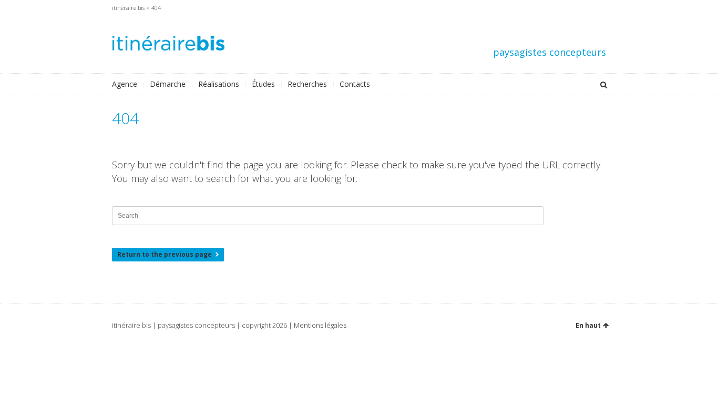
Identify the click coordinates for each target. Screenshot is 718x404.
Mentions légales (320, 325)
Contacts (355, 84)
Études (263, 84)
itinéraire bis (128, 8)
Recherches (307, 84)
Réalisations (218, 84)
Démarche (168, 84)
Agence (124, 84)
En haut (588, 325)
